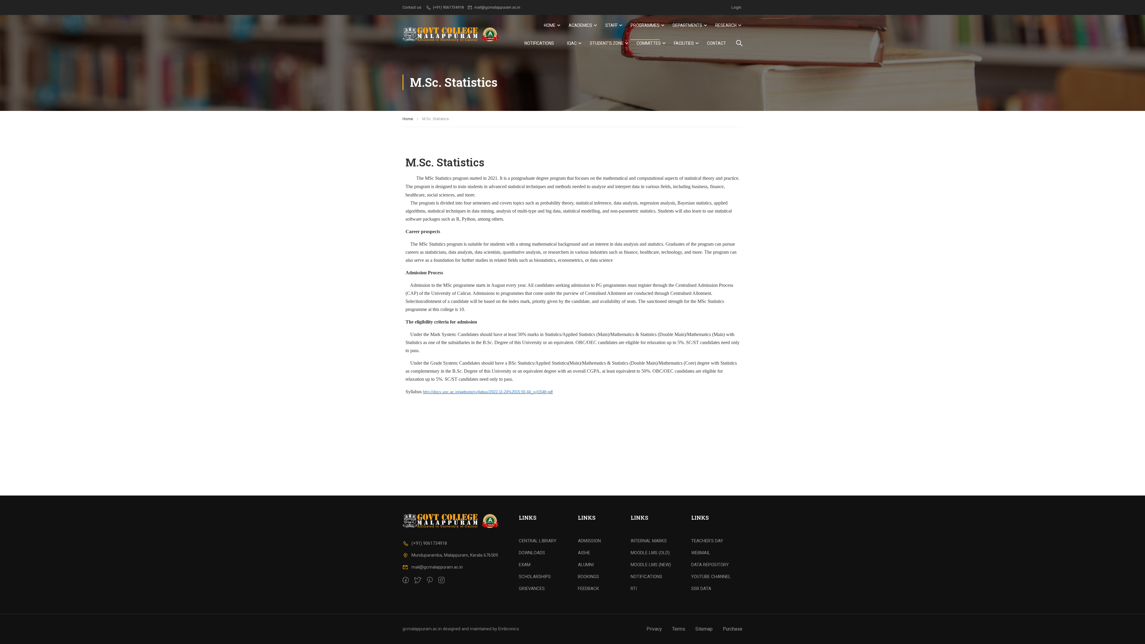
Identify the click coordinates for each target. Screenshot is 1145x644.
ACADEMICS (580, 25)
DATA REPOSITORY (710, 564)
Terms (678, 629)
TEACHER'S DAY (707, 541)
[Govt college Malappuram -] (452, 34)
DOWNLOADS (532, 552)
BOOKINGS (588, 576)
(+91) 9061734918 (429, 543)
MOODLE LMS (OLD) (650, 552)
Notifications (539, 43)
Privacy (654, 629)
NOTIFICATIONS (646, 576)
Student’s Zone (606, 43)
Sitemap (704, 629)
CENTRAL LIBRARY (537, 541)
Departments (687, 25)
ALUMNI (586, 564)
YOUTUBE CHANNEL (711, 576)
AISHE (584, 552)
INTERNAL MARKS (649, 541)
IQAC (572, 43)
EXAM (524, 564)
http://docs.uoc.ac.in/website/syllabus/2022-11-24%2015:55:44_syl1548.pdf (488, 392)
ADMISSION (589, 541)
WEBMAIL (700, 552)
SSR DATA (701, 588)
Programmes (645, 25)
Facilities (684, 43)
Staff (611, 25)
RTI (634, 588)
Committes (649, 43)
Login (736, 7)
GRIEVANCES (532, 588)
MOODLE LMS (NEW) (651, 564)
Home (550, 25)
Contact (716, 43)
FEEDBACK (588, 588)
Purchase (732, 629)
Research (725, 25)
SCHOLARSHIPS (535, 576)
